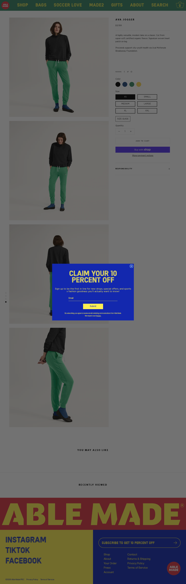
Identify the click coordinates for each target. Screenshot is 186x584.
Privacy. (98, 316)
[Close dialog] (131, 266)
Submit (93, 306)
